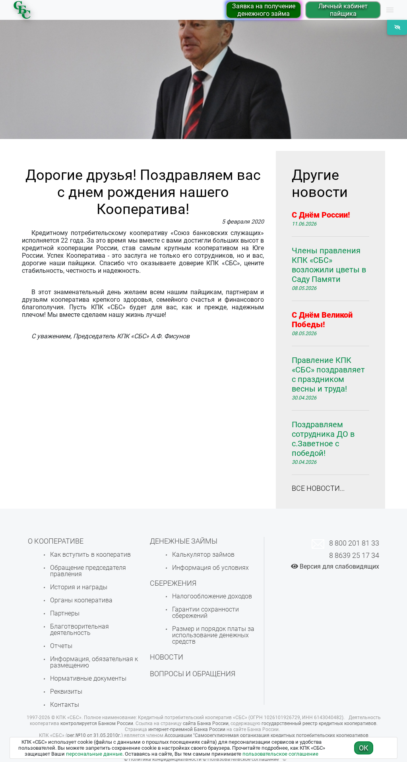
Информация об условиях (210, 567)
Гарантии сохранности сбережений (205, 612)
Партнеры (64, 613)
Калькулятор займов (203, 554)
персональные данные (94, 754)
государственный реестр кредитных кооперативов (319, 723)
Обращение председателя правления (88, 571)
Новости (166, 657)
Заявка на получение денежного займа (263, 9)
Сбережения (173, 583)
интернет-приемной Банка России (186, 729)
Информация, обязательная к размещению (94, 662)
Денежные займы (183, 541)
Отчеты (61, 646)
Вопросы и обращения (192, 673)
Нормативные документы (88, 678)
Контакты (64, 704)
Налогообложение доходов (212, 596)
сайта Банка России (206, 723)
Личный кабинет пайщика (343, 9)
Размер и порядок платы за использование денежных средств (213, 635)
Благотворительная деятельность (79, 630)
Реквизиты (66, 691)
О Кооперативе (55, 541)
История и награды (78, 587)
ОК (363, 748)
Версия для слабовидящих (338, 566)
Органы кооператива (81, 600)
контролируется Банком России (96, 723)
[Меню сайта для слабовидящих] (397, 27)
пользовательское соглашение (280, 754)
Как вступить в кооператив (90, 554)
